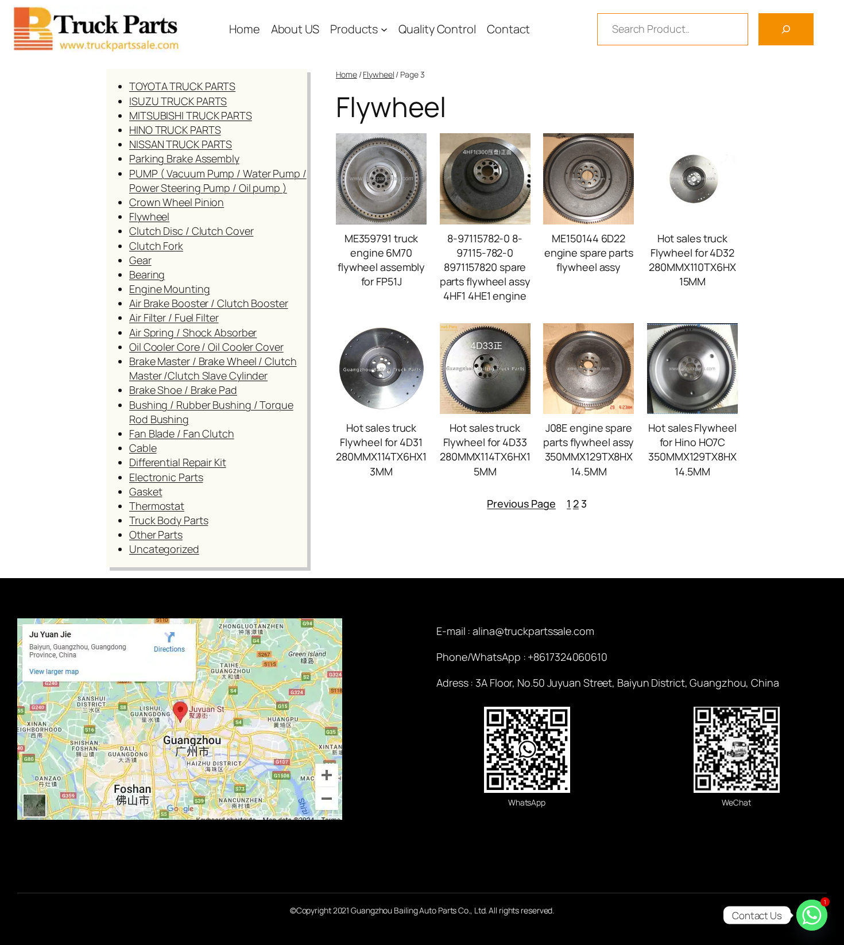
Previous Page (521, 503)
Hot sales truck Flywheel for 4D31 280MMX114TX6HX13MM (381, 449)
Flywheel (378, 74)
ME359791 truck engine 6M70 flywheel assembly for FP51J (381, 260)
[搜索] (786, 29)
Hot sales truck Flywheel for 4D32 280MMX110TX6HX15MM (692, 260)
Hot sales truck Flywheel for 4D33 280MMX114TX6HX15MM (485, 449)
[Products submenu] (384, 29)
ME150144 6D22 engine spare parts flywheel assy (588, 252)
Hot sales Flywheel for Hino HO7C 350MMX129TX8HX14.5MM (692, 449)
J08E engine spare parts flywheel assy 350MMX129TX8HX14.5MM (588, 449)
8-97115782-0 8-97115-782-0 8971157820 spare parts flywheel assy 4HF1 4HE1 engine (485, 267)
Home (346, 74)
